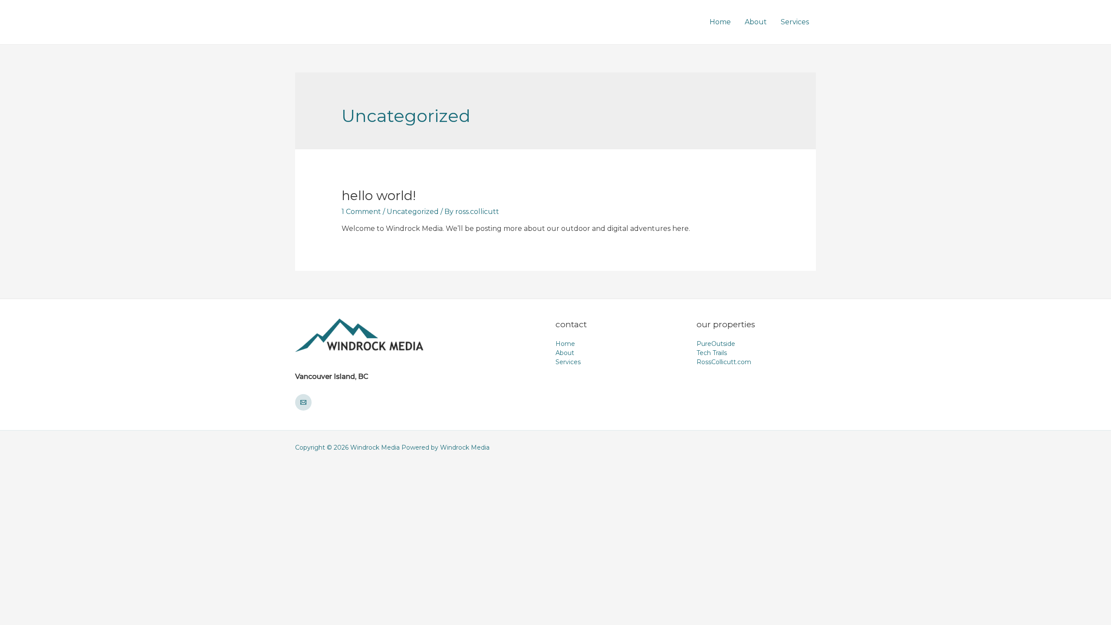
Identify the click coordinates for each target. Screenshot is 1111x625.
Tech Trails (712, 353)
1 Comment (361, 211)
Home (720, 22)
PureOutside (716, 344)
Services (795, 22)
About (756, 22)
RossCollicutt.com (724, 362)
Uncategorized (413, 211)
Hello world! (379, 196)
